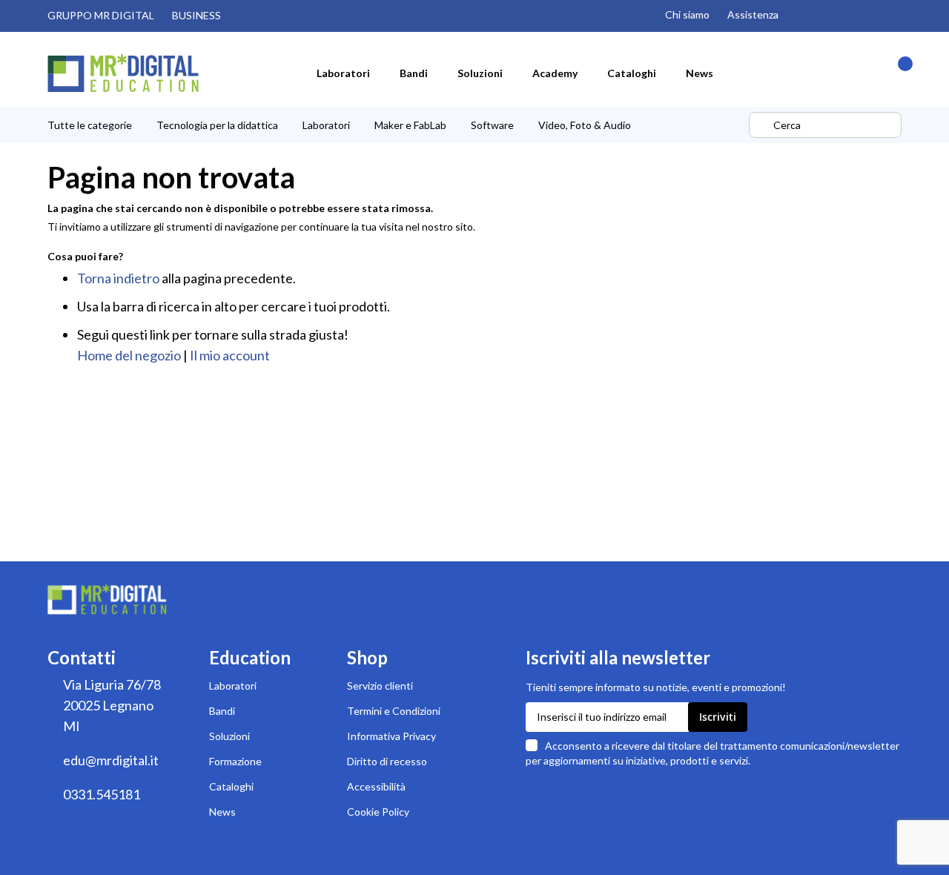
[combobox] (825, 125)
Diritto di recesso (387, 761)
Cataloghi (231, 786)
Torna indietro (118, 278)
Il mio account (230, 355)
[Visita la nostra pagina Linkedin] (896, 15)
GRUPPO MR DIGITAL (100, 15)
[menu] (396, 125)
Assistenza (752, 14)
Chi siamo (687, 14)
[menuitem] (343, 72)
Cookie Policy (378, 811)
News (222, 811)
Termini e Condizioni (393, 710)
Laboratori (233, 685)
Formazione (235, 761)
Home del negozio (129, 355)
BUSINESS (196, 15)
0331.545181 (101, 794)
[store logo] (123, 73)
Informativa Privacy (391, 736)
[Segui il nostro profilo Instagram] (802, 15)
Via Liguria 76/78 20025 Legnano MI (112, 705)
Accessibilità (376, 786)
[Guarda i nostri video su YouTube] (833, 15)
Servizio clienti (380, 685)
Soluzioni (229, 736)
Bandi (222, 710)
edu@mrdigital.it (111, 760)
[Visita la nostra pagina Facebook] (864, 15)
